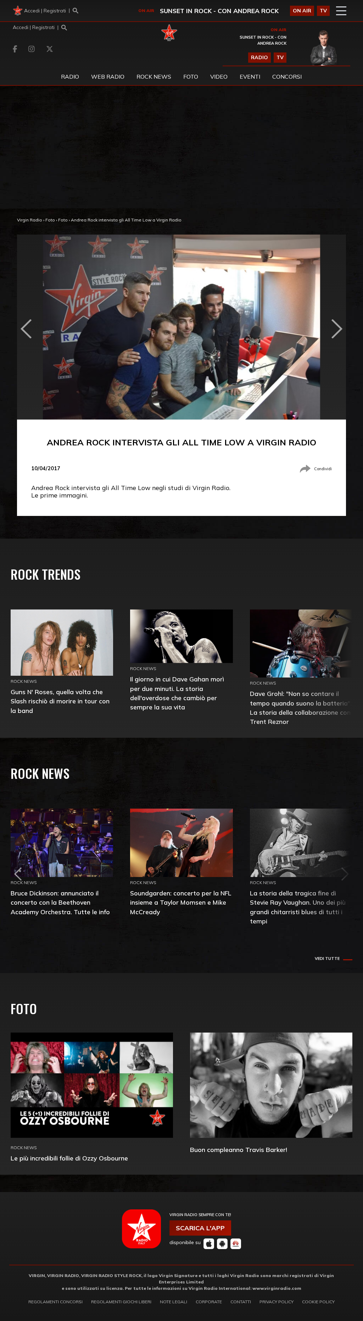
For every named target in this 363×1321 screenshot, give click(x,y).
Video (219, 76)
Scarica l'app (200, 1228)
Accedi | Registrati (45, 10)
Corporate (209, 1301)
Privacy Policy (276, 1301)
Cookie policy (318, 1301)
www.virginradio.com (276, 1288)
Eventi (250, 76)
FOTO (190, 76)
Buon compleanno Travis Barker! (238, 1150)
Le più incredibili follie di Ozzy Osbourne (69, 1158)
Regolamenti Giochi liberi (121, 1301)
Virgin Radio (29, 220)
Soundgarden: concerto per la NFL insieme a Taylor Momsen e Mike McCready (180, 902)
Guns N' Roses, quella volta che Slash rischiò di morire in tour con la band (60, 701)
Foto (50, 220)
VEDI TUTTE (327, 958)
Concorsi (287, 76)
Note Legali (173, 1301)
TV (323, 10)
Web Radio (107, 76)
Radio (70, 76)
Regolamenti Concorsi (55, 1301)
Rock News (153, 76)
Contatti (240, 1301)
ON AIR (302, 10)
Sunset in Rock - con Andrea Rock (219, 11)
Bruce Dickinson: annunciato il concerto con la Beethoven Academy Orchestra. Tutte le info (60, 902)
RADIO (259, 57)
